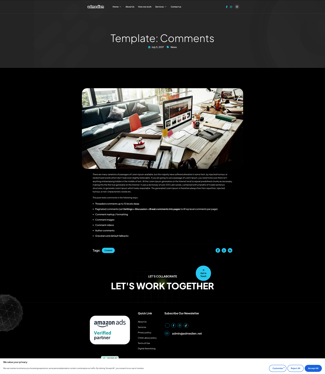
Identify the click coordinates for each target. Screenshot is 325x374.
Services (159, 6)
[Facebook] (227, 6)
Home (116, 6)
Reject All (295, 368)
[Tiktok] (186, 325)
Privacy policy (144, 332)
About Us (130, 6)
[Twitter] (167, 325)
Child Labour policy (147, 337)
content (108, 250)
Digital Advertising (147, 348)
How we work (144, 6)
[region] (162, 366)
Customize (277, 368)
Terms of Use (144, 343)
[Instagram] (231, 6)
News (174, 47)
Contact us (176, 6)
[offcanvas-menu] (237, 6)
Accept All (313, 368)
